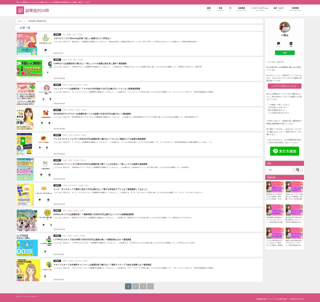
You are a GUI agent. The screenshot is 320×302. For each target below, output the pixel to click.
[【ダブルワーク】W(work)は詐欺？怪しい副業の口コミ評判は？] (139, 44)
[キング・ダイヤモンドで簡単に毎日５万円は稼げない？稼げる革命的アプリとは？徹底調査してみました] (139, 195)
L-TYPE (64, 235)
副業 (208, 9)
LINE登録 (64, 59)
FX (230, 9)
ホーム (18, 296)
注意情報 (295, 9)
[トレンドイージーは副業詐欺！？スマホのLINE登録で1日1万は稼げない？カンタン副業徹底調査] (139, 94)
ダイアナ (81, 210)
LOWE (70, 59)
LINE (64, 34)
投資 (220, 9)
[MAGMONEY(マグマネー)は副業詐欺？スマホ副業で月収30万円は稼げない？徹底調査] (139, 119)
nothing (75, 59)
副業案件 (57, 34)
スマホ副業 (80, 34)
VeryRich (70, 160)
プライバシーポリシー (30, 296)
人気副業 (85, 84)
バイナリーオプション (260, 9)
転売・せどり (279, 9)
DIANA (64, 210)
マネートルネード (78, 260)
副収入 (86, 185)
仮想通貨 (241, 9)
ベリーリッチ (83, 160)
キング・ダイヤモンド (72, 185)
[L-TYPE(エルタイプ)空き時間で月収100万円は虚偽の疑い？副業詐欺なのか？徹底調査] (139, 245)
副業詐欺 (85, 260)
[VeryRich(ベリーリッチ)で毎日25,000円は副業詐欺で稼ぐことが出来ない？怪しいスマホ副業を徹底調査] (139, 169)
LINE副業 (68, 34)
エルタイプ (76, 235)
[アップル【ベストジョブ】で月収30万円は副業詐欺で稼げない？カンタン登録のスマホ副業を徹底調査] (139, 144)
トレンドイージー (78, 84)
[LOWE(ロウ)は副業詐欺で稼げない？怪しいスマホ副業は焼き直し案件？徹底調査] (139, 69)
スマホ (74, 34)
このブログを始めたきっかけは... (285, 86)
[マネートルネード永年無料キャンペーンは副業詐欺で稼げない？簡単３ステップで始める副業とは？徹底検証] (139, 270)
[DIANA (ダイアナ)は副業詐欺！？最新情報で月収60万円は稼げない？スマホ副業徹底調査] (139, 220)
